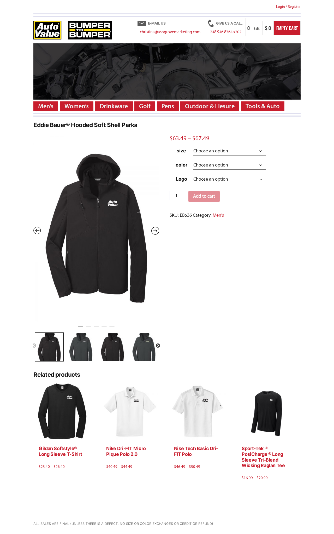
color (181, 165)
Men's (218, 215)
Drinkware (114, 106)
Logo (181, 179)
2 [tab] (88, 328)
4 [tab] (104, 328)
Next (157, 345)
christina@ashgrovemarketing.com (170, 32)
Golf (145, 106)
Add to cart (204, 196)
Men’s (45, 106)
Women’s (76, 106)
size (181, 150)
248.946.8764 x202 (225, 32)
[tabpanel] (96, 227)
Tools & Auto (263, 106)
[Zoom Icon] (96, 227)
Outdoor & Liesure (210, 106)
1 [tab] (80, 328)
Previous (34, 345)
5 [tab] (112, 328)
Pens (168, 106)
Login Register (288, 6)
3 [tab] (96, 328)
